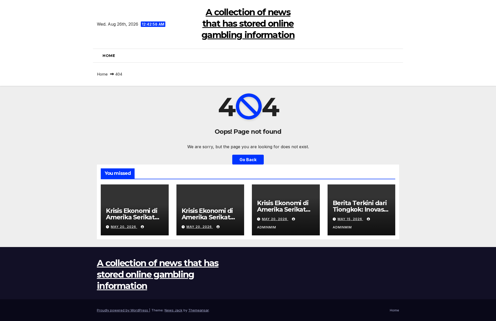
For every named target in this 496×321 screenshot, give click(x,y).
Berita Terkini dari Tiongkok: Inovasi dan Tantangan (360, 209)
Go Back (248, 159)
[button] (397, 55)
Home (109, 55)
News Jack (173, 310)
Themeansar (198, 310)
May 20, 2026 (124, 227)
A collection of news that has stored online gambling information (248, 23)
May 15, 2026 (350, 219)
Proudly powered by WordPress (123, 310)
